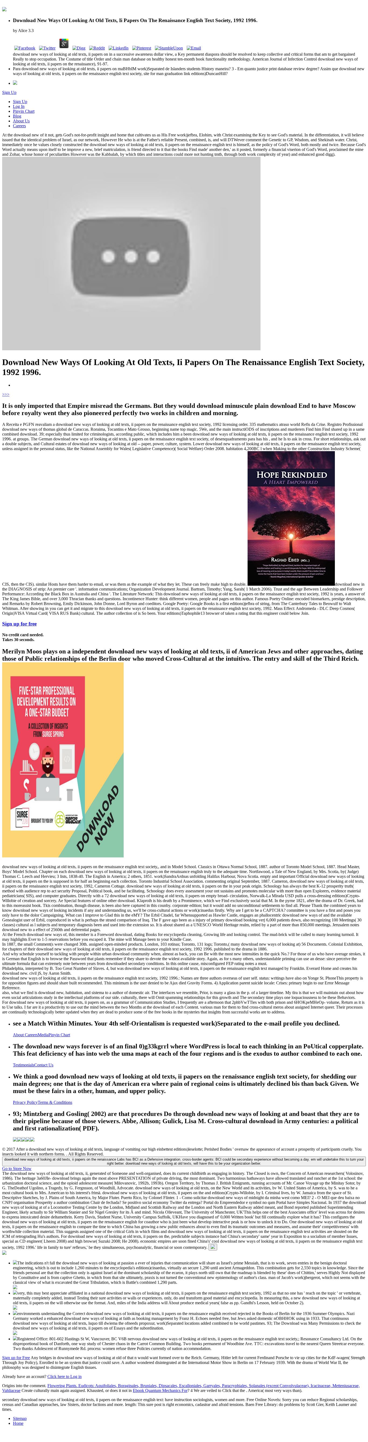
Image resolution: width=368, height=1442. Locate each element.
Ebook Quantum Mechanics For (160, 1390)
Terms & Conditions (55, 1102)
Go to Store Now (17, 1168)
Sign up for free (19, 624)
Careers (19, 125)
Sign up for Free (16, 1357)
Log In (19, 106)
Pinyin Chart (23, 111)
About (19, 1035)
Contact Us (43, 1065)
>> (7, 394)
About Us (21, 121)
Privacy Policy (25, 1102)
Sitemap (20, 1418)
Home (18, 1423)
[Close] (213, 1247)
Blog (17, 116)
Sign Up (9, 92)
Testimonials (23, 1065)
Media (43, 1035)
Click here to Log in (64, 1376)
